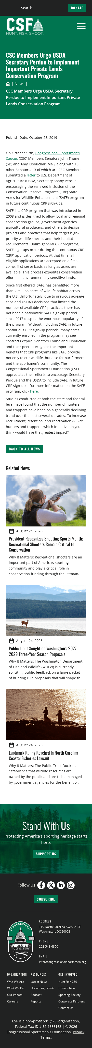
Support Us (46, 853)
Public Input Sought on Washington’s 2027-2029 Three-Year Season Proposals (43, 651)
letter (31, 175)
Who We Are (15, 982)
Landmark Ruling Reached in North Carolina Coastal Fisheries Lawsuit (43, 755)
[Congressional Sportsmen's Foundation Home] (25, 26)
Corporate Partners (71, 1001)
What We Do (15, 988)
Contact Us (65, 1008)
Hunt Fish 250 (67, 982)
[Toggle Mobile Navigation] (81, 26)
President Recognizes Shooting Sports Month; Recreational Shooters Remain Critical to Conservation (46, 544)
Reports (36, 1001)
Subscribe (46, 899)
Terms (45, 1037)
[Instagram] (71, 885)
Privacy (78, 1032)
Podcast (36, 995)
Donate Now (66, 988)
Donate (77, 7)
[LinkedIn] (61, 885)
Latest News (39, 982)
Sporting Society (69, 995)
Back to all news (24, 448)
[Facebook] (41, 885)
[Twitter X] (51, 885)
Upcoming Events (42, 988)
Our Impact (14, 995)
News (19, 83)
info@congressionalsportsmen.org (62, 962)
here (34, 391)
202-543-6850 (48, 946)
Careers (12, 1001)
